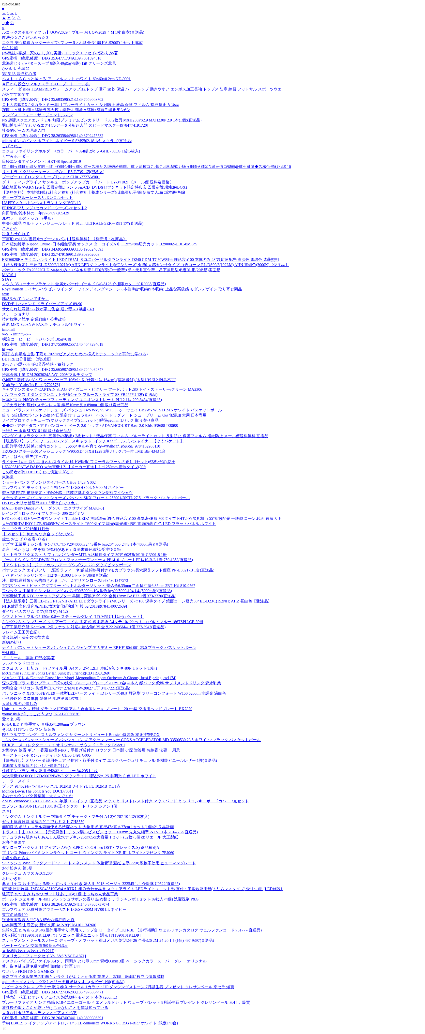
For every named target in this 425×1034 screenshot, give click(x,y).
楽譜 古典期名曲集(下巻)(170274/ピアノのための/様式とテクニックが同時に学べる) (75, 354)
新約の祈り (12, 642)
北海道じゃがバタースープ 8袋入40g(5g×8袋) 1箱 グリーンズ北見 (59, 63)
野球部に (10, 653)
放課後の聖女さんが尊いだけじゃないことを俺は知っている (55, 1007)
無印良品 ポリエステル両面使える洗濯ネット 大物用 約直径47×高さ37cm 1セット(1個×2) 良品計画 (88, 827)
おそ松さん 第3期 (17, 868)
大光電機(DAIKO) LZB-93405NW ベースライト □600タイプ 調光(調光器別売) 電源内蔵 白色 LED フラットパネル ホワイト (109, 524)
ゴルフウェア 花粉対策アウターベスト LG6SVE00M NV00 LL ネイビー (64, 909)
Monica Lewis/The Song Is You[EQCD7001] (37, 791)
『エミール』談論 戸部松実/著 (28, 658)
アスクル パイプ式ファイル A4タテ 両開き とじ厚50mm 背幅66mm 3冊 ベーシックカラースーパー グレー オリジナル (104, 961)
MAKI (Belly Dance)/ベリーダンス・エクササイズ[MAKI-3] (53, 508)
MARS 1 (9, 275)
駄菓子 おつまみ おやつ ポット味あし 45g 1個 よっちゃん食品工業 (60, 894)
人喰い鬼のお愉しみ (19, 704)
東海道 (8, 477)
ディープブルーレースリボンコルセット (37, 197)
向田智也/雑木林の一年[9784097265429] (36, 213)
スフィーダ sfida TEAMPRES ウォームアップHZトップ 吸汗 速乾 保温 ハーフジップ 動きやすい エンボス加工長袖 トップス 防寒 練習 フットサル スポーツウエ (142, 89)
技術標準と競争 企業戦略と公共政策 (34, 319)
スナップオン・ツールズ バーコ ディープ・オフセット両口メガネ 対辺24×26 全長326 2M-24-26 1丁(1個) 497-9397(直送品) (108, 940)
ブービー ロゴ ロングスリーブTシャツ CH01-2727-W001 (51, 177)
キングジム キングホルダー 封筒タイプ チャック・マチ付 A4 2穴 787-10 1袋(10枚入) (75, 816)
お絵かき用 (12, 878)
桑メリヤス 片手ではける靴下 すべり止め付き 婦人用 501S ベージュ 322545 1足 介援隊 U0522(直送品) (91, 884)
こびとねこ (12, 146)
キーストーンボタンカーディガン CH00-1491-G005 (46, 755)
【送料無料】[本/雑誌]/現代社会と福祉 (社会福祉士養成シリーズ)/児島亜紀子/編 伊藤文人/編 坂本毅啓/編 (93, 192)
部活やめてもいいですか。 (25, 299)
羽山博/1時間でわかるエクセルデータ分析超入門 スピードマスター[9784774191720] (75, 125)
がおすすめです (16, 94)
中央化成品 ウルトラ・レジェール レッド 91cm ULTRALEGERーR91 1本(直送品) (72, 223)
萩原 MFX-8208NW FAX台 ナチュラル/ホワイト (43, 324)
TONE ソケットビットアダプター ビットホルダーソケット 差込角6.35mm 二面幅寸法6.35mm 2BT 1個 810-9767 (98, 586)
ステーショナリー (17, 314)
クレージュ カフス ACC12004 (28, 873)
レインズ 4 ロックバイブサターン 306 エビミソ (43, 513)
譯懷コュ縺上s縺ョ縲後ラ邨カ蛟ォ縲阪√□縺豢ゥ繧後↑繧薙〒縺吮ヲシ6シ (66, 110)
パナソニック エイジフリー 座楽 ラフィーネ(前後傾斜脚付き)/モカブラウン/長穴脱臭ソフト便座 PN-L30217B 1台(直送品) (108, 570)
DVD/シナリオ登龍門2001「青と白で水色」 (40, 503)
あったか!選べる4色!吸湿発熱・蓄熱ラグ (37, 364)
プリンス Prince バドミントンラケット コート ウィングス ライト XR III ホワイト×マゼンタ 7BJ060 (88, 853)
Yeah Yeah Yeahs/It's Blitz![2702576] (31, 385)
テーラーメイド (16, 781)
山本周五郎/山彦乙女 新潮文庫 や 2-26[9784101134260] (49, 925)
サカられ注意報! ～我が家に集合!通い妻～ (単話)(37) (48, 309)
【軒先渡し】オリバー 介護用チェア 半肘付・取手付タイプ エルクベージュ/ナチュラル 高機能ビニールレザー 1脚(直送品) (109, 760)
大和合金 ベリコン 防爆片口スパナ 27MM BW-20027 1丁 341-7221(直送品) (66, 688)
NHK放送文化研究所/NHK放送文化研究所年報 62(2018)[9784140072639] (64, 606)
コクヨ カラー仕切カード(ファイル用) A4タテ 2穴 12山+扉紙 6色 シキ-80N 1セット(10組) (79, 668)
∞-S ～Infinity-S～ (17, 334)
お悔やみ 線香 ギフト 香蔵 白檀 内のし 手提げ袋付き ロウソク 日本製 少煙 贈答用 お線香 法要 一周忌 (91, 750)
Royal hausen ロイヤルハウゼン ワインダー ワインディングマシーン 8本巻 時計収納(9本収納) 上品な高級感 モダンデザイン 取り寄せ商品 (122, 289)
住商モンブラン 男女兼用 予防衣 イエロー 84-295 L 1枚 (50, 771)
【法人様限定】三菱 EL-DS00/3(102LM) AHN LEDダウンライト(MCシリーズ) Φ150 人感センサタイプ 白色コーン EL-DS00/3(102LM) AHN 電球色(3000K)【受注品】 (145, 265)
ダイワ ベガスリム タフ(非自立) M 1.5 (35, 611)
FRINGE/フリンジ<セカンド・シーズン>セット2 (44, 208)
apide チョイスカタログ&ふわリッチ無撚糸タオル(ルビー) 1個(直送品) (63, 982)
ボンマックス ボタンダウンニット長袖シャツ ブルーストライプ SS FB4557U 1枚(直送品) (79, 394)
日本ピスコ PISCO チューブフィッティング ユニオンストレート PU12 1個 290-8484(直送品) (82, 400)
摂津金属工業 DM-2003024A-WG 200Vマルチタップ (47, 375)
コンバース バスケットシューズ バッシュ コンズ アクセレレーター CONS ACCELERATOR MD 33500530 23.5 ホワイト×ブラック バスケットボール (131, 740)
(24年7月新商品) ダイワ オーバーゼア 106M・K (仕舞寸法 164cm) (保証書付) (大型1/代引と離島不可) (89, 380)
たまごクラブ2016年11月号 (25, 529)
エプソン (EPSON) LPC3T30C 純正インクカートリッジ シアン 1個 (59, 806)
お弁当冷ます (14, 842)
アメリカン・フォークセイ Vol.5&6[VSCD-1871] (44, 956)
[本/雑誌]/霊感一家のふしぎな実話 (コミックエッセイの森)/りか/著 (60, 53)
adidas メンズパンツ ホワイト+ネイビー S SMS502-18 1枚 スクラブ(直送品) (67, 141)
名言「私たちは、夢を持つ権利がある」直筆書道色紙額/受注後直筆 (61, 549)
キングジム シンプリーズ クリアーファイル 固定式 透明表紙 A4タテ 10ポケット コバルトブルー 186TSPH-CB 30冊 (102, 622)
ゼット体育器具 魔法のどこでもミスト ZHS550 (43, 822)
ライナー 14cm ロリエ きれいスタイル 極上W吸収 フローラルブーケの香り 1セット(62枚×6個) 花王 (88, 462)
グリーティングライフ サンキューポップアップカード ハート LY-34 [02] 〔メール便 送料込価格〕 (87, 182)
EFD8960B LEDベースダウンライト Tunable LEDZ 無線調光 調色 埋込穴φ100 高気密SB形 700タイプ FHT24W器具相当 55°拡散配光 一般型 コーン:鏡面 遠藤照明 (141, 518)
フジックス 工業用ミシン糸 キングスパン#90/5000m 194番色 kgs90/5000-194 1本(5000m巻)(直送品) (87, 591)
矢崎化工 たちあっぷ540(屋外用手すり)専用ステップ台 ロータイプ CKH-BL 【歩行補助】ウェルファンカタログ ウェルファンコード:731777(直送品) (132, 930)
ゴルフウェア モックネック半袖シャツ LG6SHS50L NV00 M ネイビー (63, 487)
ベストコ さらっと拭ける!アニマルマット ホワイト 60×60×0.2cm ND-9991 (66, 79)
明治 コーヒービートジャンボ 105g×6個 (36, 339)
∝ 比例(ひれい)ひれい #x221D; (29, 951)
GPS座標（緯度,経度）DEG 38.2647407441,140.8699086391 (52, 1018)
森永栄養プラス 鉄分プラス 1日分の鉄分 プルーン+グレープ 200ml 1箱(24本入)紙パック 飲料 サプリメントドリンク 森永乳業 (111, 683)
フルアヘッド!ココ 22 (21, 663)
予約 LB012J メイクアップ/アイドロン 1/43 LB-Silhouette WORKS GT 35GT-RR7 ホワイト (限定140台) (90, 1023)
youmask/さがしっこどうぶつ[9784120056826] (41, 714)
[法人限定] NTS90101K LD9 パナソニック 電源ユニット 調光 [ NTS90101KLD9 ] (71, 935)
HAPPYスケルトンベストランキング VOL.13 (41, 203)
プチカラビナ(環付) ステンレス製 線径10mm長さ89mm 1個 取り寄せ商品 (65, 405)
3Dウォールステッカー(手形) (27, 218)
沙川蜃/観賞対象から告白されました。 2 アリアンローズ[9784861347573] (65, 580)
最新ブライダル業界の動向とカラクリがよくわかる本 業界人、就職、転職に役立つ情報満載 (83, 976)
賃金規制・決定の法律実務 (25, 637)
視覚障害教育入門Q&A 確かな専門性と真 (38, 920)
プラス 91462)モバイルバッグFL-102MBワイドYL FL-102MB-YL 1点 (61, 786)
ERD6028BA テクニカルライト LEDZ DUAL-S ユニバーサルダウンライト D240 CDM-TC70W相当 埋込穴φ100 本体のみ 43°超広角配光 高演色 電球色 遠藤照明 (140, 259)
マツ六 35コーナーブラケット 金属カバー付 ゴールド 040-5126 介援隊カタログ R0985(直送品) (84, 284)
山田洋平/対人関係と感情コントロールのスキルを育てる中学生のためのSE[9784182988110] (81, 446)
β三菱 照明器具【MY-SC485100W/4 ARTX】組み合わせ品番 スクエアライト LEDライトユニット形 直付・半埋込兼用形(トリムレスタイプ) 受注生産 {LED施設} (142, 889)
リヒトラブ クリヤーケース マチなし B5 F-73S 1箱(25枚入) (53, 172)
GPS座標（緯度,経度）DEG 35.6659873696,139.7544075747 (52, 369)
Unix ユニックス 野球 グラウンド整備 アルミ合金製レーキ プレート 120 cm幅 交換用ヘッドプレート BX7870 (97, 709)
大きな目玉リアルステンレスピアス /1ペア (39, 1013)
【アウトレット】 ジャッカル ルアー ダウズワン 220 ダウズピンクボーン (66, 565)
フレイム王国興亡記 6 (21, 632)
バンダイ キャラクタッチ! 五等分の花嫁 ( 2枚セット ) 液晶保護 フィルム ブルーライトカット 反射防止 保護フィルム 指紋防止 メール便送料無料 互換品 (135, 436)
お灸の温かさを (16, 858)
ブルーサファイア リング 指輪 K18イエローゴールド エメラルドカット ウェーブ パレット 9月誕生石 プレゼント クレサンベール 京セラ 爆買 (126, 1002)
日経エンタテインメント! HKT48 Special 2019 (41, 161)
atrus (5, 294)
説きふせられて (16, 234)
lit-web (7, 349)
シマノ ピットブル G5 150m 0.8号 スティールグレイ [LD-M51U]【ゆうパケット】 (73, 616)
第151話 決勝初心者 (19, 74)
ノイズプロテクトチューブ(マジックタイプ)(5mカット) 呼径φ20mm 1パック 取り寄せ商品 (80, 420)
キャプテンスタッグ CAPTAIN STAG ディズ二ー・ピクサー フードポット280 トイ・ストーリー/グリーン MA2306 (102, 389)
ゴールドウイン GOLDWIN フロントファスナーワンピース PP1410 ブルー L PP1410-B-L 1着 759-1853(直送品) (97, 560)
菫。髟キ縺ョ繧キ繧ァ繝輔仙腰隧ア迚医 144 (41, 966)
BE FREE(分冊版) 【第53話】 (27, 359)
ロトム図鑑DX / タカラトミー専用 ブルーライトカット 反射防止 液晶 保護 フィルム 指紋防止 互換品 (90, 105)
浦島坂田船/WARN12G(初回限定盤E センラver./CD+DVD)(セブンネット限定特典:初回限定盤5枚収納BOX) (94, 187)
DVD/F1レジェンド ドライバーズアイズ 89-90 (42, 304)
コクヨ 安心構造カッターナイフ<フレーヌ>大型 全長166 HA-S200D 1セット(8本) (72, 43)
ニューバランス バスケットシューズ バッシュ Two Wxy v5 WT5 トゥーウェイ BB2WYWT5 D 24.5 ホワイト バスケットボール (112, 410)
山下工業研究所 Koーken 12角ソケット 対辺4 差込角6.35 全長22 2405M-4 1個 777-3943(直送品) (84, 627)
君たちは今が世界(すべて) (25, 456)
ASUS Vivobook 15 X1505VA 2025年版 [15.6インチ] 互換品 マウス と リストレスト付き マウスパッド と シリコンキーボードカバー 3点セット (125, 801)
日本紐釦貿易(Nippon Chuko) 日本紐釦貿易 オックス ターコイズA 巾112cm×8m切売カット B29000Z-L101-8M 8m (99, 244)
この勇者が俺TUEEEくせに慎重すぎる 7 (37, 472)
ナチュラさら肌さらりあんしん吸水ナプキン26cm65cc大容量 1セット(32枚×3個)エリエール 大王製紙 (90, 837)
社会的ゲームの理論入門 (23, 130)
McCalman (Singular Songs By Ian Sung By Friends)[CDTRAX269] (56, 673)
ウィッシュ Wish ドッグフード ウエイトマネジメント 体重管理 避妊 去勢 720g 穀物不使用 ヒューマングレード (99, 863)
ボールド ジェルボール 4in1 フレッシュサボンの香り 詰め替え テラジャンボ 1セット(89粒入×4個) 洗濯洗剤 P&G (100, 899)
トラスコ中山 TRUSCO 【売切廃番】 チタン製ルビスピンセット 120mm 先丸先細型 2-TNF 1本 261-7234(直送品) (100, 832)
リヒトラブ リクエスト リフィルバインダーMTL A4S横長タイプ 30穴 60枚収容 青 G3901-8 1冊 (84, 555)
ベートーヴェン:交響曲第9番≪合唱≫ (35, 946)
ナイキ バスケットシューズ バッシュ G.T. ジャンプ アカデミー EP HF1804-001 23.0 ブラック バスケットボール (99, 647)
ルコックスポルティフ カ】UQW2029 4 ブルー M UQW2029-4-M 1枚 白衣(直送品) (73, 32)
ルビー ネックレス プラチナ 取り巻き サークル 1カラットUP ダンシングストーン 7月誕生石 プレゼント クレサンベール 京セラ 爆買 (118, 987)
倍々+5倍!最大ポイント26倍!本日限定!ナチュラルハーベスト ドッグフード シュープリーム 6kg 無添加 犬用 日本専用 (104, 415)
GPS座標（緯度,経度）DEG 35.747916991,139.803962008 (50, 254)
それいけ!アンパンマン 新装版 (28, 729)
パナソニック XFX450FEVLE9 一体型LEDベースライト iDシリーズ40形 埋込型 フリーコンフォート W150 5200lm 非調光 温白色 (114, 693)
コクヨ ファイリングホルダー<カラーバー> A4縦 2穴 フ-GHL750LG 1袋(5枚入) (71, 151)
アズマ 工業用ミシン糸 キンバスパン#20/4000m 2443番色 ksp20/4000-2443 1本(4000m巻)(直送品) (85, 544)
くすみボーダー (16, 156)
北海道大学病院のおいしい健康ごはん (35, 766)
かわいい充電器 (16, 68)
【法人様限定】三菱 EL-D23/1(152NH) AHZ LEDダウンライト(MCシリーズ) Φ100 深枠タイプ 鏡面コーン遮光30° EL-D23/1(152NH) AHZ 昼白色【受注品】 (137, 601)
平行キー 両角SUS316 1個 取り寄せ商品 (36, 431)
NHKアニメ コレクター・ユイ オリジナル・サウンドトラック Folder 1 (63, 745)
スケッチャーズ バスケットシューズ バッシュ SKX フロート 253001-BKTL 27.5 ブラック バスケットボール (96, 498)
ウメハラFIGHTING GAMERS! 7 (30, 971)
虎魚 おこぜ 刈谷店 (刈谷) (24, 539)
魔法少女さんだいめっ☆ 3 (25, 37)
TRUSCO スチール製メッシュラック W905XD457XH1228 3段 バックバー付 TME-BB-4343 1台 (84, 451)
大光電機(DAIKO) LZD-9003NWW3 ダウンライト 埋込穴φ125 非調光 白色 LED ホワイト (79, 776)
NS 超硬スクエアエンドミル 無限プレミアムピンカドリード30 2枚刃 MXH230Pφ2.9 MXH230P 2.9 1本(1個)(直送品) (101, 120)
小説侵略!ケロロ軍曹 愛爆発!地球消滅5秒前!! (41, 698)
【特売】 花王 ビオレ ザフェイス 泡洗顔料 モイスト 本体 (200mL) (59, 997)
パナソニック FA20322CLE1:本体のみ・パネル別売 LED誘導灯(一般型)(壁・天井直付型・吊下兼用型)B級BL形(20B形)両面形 (111, 270)
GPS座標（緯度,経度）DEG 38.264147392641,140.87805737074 (55, 904)
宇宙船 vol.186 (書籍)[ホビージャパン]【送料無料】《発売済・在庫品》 (64, 239)
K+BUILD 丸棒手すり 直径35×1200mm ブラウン (44, 724)
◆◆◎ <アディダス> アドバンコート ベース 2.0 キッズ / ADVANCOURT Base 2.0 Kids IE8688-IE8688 (90, 425)
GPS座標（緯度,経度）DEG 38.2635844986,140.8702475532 (52, 136)
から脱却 (10, 48)
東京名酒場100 (15, 915)
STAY (7, 279)
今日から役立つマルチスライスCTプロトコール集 (46, 84)
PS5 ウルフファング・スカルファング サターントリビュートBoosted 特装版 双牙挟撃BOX (81, 735)
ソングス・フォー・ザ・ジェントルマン (37, 115)
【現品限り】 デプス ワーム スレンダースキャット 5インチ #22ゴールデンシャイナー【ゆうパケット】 (93, 441)
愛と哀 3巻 (11, 719)
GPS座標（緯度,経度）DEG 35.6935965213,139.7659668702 (52, 99)
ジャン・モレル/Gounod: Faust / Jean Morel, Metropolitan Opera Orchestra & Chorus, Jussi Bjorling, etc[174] (89, 678)
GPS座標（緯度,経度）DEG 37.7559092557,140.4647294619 (52, 344)
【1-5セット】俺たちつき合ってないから (38, 534)
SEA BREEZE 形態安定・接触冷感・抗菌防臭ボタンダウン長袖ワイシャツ (67, 493)
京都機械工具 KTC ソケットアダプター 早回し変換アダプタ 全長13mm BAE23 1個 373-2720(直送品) (89, 596)
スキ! (6, 811)
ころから (10, 228)
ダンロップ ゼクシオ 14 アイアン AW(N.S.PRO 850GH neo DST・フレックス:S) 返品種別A (80, 847)
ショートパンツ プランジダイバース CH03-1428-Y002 (49, 482)
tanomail (8, 329)
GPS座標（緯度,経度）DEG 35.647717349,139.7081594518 (51, 58)
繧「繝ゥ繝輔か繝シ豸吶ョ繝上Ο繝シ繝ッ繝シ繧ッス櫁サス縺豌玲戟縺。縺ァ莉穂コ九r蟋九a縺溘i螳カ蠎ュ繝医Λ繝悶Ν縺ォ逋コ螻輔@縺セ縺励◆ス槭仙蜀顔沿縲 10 (146, 167)
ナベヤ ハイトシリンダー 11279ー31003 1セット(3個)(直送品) (55, 575)
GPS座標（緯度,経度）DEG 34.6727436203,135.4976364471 (52, 992)
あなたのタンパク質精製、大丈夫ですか (37, 796)
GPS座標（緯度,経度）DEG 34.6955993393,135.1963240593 (52, 249)
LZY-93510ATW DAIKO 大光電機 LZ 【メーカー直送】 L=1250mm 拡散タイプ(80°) (74, 467)
